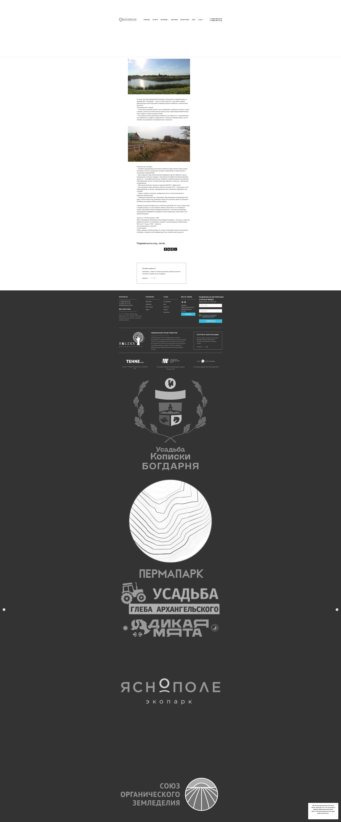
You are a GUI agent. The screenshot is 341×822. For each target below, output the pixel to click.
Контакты (166, 312)
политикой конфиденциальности (209, 316)
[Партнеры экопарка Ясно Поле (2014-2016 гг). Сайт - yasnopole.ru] (170, 691)
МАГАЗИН (174, 20)
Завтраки (148, 304)
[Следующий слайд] (337, 609)
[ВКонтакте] (168, 249)
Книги (147, 309)
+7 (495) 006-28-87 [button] (215, 19)
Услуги (165, 309)
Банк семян (149, 307)
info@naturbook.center (126, 305)
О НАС (200, 20)
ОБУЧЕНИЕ (164, 20)
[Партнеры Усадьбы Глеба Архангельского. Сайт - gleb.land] (170, 597)
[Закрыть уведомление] (337, 804)
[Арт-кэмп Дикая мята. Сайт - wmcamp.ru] (170, 628)
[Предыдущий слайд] (4, 609)
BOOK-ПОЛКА (184, 20)
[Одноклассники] (172, 249)
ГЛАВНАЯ (146, 20)
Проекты (166, 307)
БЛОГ (194, 20)
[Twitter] (175, 249)
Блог (164, 304)
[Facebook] (165, 249)
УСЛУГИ (155, 20)
